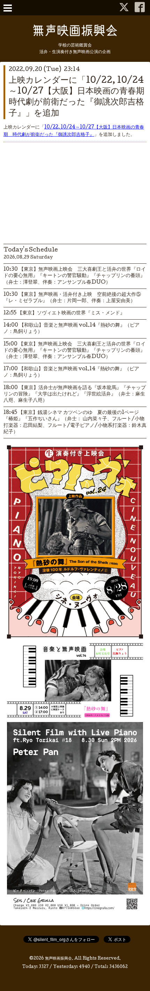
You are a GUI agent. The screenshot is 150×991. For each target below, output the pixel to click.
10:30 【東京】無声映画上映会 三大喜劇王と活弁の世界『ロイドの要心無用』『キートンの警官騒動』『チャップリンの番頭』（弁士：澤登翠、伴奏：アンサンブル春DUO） (74, 276)
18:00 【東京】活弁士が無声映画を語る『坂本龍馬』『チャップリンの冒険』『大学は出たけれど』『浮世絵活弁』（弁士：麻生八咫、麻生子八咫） (74, 394)
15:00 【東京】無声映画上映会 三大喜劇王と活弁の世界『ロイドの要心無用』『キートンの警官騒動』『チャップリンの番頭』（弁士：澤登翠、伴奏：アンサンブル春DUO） (74, 351)
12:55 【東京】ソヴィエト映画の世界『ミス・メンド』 (64, 313)
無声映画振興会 (58, 959)
